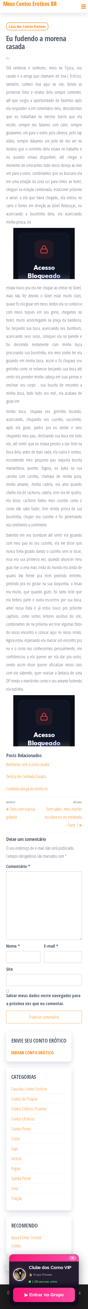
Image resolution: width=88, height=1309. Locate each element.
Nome (13, 946)
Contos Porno (21, 1129)
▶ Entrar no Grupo (44, 1294)
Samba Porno (21, 1178)
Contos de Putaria (24, 1099)
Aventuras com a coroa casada (27, 764)
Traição (16, 1198)
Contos (16, 1245)
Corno (15, 1138)
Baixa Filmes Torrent (26, 1237)
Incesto (16, 1158)
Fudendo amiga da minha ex (27, 788)
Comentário (18, 866)
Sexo (14, 1188)
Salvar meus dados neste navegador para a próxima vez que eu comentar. (43, 999)
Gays (14, 1148)
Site (9, 969)
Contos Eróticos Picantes (29, 1108)
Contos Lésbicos (23, 1119)
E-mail (51, 946)
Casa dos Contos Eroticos (27, 26)
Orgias (15, 1168)
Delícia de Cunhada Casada (26, 776)
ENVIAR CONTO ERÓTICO (32, 1052)
